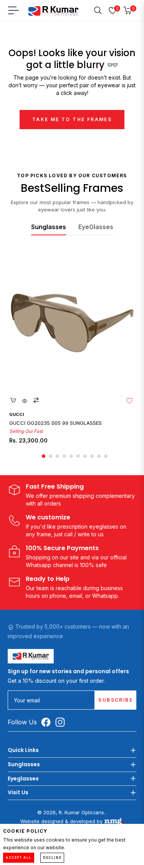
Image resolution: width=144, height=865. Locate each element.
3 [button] (57, 456)
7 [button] (85, 456)
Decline (52, 858)
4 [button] (64, 456)
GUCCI (16, 414)
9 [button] (99, 456)
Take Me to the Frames (72, 119)
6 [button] (78, 456)
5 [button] (71, 456)
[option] (72, 354)
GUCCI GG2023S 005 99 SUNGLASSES (55, 423)
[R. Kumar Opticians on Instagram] (62, 722)
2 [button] (50, 456)
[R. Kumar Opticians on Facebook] (48, 722)
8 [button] (92, 456)
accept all (18, 858)
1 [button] (43, 456)
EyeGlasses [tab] (95, 227)
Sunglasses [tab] (48, 227)
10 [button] (106, 456)
